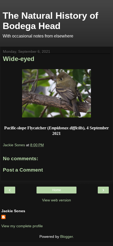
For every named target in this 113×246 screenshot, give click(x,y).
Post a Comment (23, 170)
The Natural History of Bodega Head (50, 21)
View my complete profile (22, 226)
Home (56, 190)
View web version (56, 200)
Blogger (66, 236)
